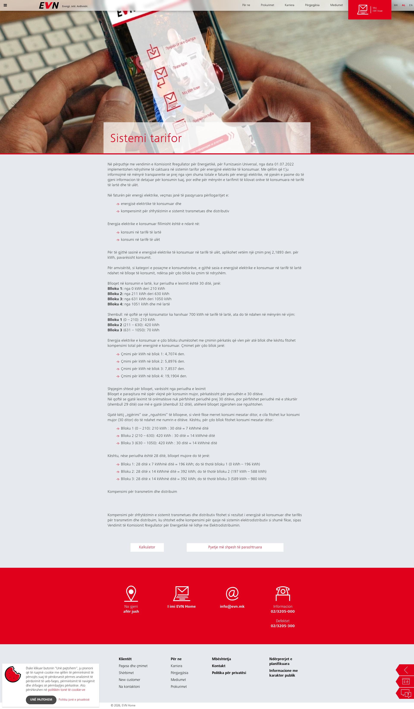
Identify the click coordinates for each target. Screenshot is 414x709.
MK (396, 5)
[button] (5, 5)
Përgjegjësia (312, 5)
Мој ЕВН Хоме (378, 9)
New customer (129, 680)
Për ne (246, 5)
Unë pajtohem (41, 699)
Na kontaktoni (129, 687)
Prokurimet (267, 5)
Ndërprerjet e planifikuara (280, 662)
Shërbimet (126, 673)
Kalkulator (147, 547)
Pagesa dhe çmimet (133, 666)
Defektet (283, 623)
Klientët (125, 659)
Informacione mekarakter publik (283, 673)
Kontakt (218, 666)
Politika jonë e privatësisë (74, 699)
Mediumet (336, 5)
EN (411, 5)
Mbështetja (221, 659)
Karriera (289, 5)
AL (403, 5)
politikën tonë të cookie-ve (66, 690)
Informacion (283, 609)
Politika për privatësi (229, 673)
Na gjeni (131, 609)
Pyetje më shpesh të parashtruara (235, 547)
